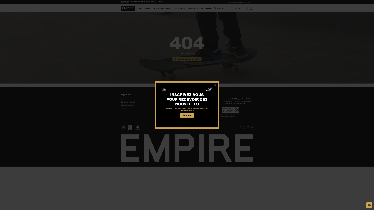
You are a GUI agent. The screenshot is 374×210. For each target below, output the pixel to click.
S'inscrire (187, 115)
